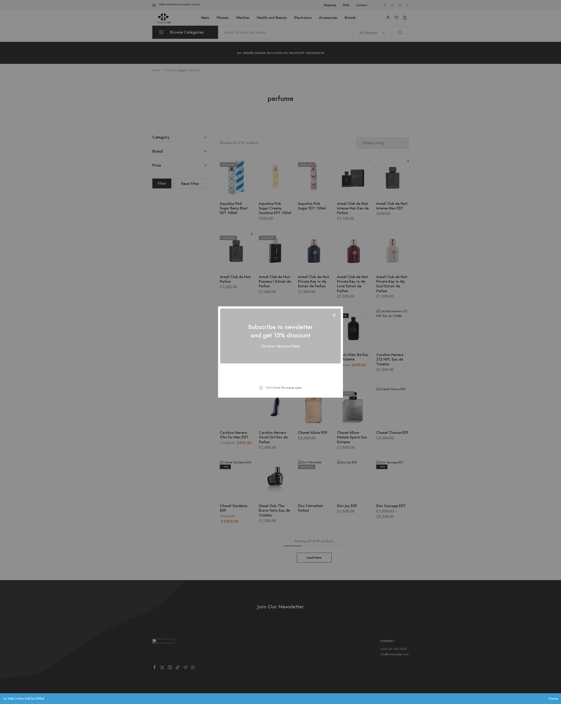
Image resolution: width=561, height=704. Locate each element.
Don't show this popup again (284, 387)
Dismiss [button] (553, 698)
